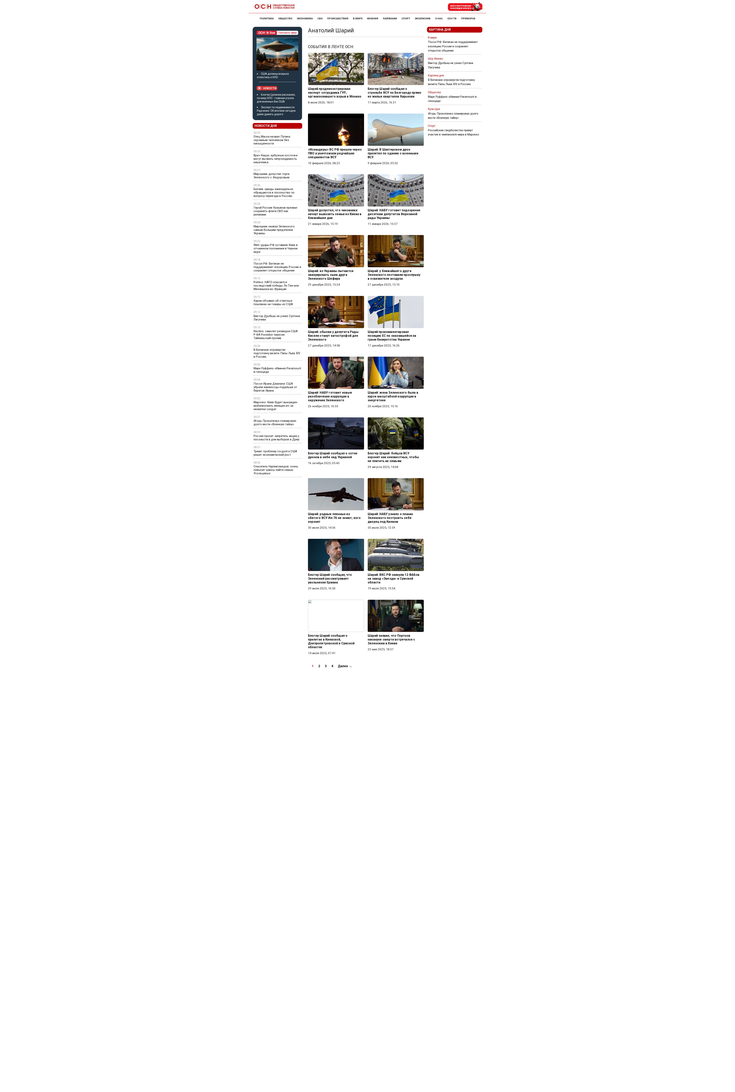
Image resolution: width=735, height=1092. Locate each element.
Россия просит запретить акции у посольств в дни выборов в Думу (276, 437)
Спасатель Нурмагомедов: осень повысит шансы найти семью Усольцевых (276, 470)
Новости (269, 88)
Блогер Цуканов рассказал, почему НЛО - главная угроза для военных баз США (276, 98)
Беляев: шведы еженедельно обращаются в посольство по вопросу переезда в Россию (274, 192)
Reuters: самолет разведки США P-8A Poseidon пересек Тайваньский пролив (276, 334)
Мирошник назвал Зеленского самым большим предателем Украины (274, 230)
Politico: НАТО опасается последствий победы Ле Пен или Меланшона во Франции (276, 285)
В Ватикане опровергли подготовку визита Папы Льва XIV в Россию (277, 353)
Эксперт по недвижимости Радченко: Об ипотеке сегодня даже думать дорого (276, 111)
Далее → (345, 666)
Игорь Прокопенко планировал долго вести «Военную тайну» (275, 422)
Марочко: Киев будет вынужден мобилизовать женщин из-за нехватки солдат (275, 406)
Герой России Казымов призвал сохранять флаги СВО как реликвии (275, 211)
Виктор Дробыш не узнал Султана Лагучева (277, 317)
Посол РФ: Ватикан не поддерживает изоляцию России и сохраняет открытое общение (277, 267)
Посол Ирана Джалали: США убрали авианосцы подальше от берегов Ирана (275, 387)
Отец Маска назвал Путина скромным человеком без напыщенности (272, 140)
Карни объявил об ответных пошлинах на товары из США (273, 302)
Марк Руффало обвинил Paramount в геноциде (277, 370)
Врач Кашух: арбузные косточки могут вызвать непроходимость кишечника (275, 159)
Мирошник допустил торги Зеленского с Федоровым (272, 175)
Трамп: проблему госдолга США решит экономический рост (275, 453)
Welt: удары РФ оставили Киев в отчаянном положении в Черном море (276, 248)
